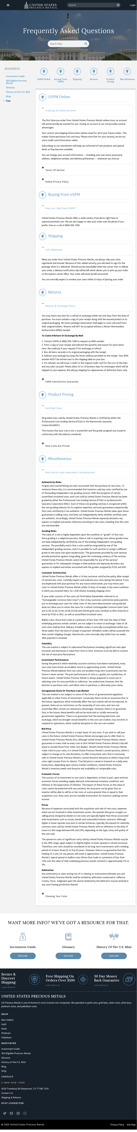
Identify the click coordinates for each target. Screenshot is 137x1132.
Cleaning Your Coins (56, 896)
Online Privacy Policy (57, 181)
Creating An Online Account (60, 110)
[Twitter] (4, 1113)
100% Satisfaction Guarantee (61, 381)
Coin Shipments (54, 249)
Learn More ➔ (8, 987)
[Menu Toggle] (8, 5)
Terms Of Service (55, 170)
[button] (85, 110)
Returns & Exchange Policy (60, 305)
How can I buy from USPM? (60, 208)
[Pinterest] (18, 1113)
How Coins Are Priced (57, 445)
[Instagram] (24, 1113)
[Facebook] (11, 1113)
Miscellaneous (127, 79)
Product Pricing (110, 80)
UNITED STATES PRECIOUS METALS (33, 996)
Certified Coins (53, 408)
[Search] (118, 5)
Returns (94, 79)
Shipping (77, 79)
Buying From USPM (60, 80)
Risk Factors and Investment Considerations (70, 472)
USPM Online (43, 79)
